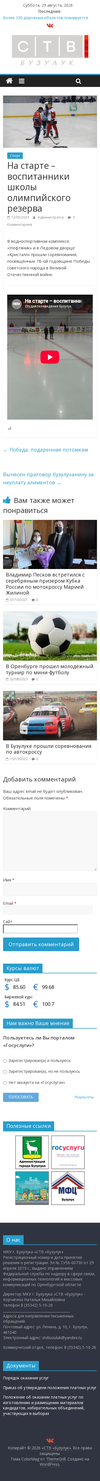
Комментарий (17, 808)
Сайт (7, 921)
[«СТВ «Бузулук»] (9, 81)
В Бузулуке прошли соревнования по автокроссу (48, 749)
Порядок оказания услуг (26, 1377)
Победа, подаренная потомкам (45, 449)
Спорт (15, 155)
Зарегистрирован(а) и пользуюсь (39, 1060)
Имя (8, 880)
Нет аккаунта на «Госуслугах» (36, 1082)
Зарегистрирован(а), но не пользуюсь (44, 1071)
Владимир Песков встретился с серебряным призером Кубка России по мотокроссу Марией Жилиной (45, 583)
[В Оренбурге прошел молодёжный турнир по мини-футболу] (50, 615)
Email (9, 903)
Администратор (51, 217)
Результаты (84, 1097)
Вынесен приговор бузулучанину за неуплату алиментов (48, 478)
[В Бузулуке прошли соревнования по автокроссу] (50, 694)
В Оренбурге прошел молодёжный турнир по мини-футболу (49, 669)
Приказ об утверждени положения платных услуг (50, 1387)
